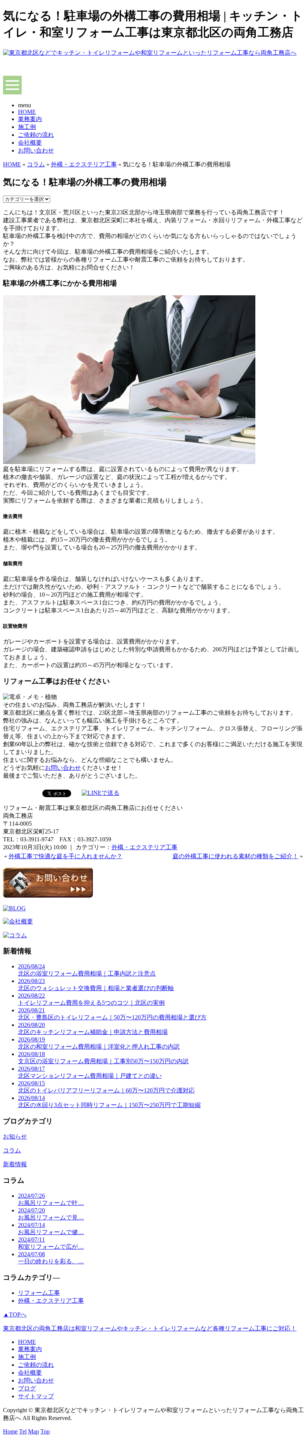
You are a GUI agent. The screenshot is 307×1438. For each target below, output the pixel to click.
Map (33, 1431)
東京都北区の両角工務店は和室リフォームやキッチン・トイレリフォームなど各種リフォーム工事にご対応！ (150, 1328)
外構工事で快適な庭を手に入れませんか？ (65, 856)
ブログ (27, 1388)
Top (45, 1431)
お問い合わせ (36, 150)
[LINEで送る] (100, 793)
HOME (27, 112)
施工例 (27, 127)
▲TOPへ (15, 1314)
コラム (36, 164)
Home (10, 1431)
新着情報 (15, 1164)
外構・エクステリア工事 (84, 164)
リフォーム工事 (39, 1293)
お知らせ (15, 1136)
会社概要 (30, 142)
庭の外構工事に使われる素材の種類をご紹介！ (235, 856)
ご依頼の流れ (36, 135)
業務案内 (30, 119)
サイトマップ (36, 1396)
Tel (23, 1431)
